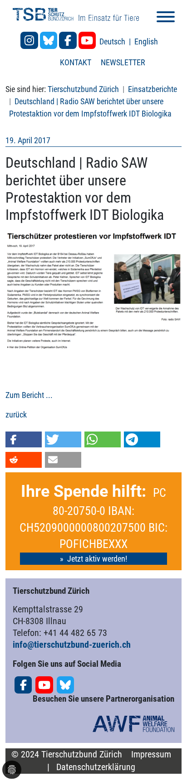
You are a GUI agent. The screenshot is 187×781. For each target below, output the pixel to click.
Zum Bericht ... (29, 395)
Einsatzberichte (152, 89)
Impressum (151, 754)
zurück (16, 414)
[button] (23, 439)
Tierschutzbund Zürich (83, 89)
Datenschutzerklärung (95, 767)
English (146, 41)
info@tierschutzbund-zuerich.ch (72, 644)
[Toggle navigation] (166, 18)
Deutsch (113, 41)
